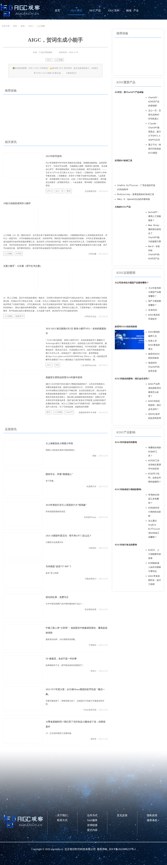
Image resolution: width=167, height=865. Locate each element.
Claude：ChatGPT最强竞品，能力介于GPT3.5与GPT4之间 (154, 131)
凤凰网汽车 (91, 486)
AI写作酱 (92, 254)
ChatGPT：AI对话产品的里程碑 (153, 101)
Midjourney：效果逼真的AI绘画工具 (135, 194)
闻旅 (94, 456)
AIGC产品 (95, 10)
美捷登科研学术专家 (87, 412)
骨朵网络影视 (90, 609)
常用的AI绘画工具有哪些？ (153, 498)
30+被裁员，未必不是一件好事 (61, 658)
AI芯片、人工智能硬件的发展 (154, 554)
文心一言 (59, 191)
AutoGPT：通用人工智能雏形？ (154, 216)
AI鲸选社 (92, 548)
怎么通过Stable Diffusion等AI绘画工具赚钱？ (154, 529)
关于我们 (62, 815)
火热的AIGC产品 (123, 207)
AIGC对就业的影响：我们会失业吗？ (132, 378)
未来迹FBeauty (90, 517)
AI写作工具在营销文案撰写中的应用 (154, 464)
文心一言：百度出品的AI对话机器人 (154, 114)
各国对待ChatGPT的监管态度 (153, 367)
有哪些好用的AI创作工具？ (154, 451)
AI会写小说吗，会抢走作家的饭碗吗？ (154, 477)
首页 (57, 10)
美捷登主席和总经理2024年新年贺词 (64, 377)
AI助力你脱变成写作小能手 (17, 203)
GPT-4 (49, 191)
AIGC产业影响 (125, 432)
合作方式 (92, 815)
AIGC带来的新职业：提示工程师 (154, 580)
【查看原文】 (71, 73)
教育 (69, 191)
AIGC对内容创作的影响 (126, 442)
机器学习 (19, 316)
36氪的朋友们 (90, 579)
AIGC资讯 (76, 10)
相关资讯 (11, 142)
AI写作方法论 (90, 316)
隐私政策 (152, 815)
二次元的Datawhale (88, 365)
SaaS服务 (92, 820)
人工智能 (41, 26)
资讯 (23, 26)
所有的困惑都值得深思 (55, 511)
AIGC (30, 26)
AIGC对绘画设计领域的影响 (128, 489)
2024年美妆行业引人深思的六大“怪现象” (66, 505)
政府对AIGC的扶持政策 (126, 326)
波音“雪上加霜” (52, 573)
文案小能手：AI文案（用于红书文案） (22, 266)
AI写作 (19, 253)
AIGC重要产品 (125, 82)
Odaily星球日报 (89, 710)
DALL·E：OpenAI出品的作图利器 (133, 199)
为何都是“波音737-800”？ (59, 566)
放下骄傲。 (50, 481)
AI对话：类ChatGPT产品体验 (129, 92)
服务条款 (152, 820)
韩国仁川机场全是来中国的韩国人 (60, 450)
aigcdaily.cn (57, 849)
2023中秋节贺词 (54, 156)
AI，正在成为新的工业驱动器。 (59, 733)
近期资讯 (11, 429)
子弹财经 (92, 645)
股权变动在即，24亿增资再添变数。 (61, 639)
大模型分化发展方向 (54, 542)
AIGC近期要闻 (125, 272)
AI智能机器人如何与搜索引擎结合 (154, 567)
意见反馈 (122, 815)
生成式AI (152, 310)
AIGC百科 (114, 10)
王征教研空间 (90, 191)
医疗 (49, 412)
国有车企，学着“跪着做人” (59, 474)
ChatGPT (69, 412)
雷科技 (93, 739)
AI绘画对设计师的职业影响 (154, 512)
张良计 (93, 671)
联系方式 (62, 820)
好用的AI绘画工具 (123, 160)
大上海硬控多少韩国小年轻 (59, 443)
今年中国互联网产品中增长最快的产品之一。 (65, 604)
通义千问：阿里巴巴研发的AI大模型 (154, 148)
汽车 (57, 365)
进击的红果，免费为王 (57, 597)
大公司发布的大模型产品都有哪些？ (132, 282)
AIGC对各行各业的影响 (126, 544)
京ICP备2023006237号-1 (122, 849)
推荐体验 (11, 90)
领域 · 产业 (132, 10)
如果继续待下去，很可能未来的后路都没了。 (65, 665)
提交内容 (92, 830)
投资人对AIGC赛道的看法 (154, 345)
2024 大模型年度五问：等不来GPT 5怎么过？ (69, 535)
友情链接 (92, 825)
